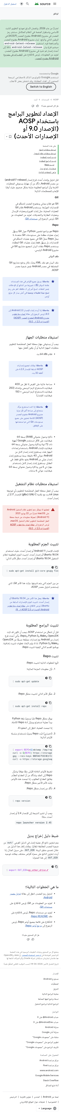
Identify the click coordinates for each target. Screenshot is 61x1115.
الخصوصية (52, 1102)
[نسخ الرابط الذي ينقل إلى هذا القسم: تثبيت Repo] (40, 656)
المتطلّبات (54, 983)
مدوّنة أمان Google (50, 1032)
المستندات (45, 99)
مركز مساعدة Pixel (50, 1065)
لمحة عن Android (50, 1097)
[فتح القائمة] (55, 4)
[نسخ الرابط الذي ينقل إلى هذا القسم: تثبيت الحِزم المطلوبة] (25, 544)
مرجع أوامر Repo (33, 925)
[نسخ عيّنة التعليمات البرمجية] (56, 567)
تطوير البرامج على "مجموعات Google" (42, 1042)
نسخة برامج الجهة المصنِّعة (48, 998)
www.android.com (49, 1070)
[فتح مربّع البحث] (27, 4)
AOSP (55, 99)
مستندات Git (31, 218)
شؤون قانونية (25, 1097)
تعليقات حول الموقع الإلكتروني (32, 1102)
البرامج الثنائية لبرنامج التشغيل (46, 1003)
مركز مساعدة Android (48, 1060)
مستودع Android (50, 978)
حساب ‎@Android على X (47, 1017)
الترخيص (13, 1097)
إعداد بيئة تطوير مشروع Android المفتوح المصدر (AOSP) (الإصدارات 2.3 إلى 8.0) (30, 318)
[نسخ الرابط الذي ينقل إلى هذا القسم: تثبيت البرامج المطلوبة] (23, 625)
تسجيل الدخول (10, 3)
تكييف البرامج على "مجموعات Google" (42, 1047)
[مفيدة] (37, 106)
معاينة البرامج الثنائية (50, 993)
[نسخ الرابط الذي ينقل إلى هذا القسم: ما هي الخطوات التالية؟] (22, 887)
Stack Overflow (50, 1080)
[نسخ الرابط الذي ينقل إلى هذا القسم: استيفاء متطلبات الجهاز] (23, 337)
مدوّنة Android (51, 1027)
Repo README (39, 916)
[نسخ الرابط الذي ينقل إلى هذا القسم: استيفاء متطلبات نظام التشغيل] (12, 484)
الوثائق (55, 13)
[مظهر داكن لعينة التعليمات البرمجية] (53, 567)
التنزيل (55, 988)
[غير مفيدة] (32, 106)
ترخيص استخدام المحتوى (31, 955)
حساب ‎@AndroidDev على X (45, 1022)
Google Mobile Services (46, 1075)
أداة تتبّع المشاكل (52, 1085)
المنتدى (37, 1097)
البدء (35, 99)
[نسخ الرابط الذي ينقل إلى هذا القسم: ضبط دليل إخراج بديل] (24, 836)
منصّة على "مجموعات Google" (45, 1037)
